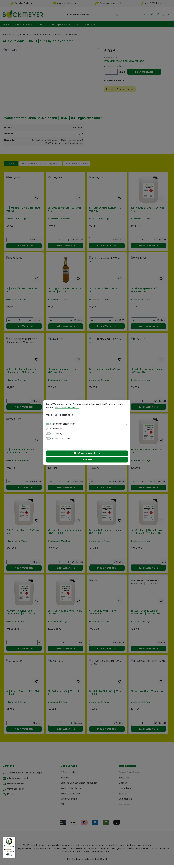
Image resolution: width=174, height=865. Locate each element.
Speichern (87, 459)
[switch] (48, 429)
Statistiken (57, 428)
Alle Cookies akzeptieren (87, 453)
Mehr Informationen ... (67, 407)
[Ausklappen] (126, 423)
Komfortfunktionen (61, 438)
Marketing (57, 433)
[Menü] (13, 838)
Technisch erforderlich (63, 423)
